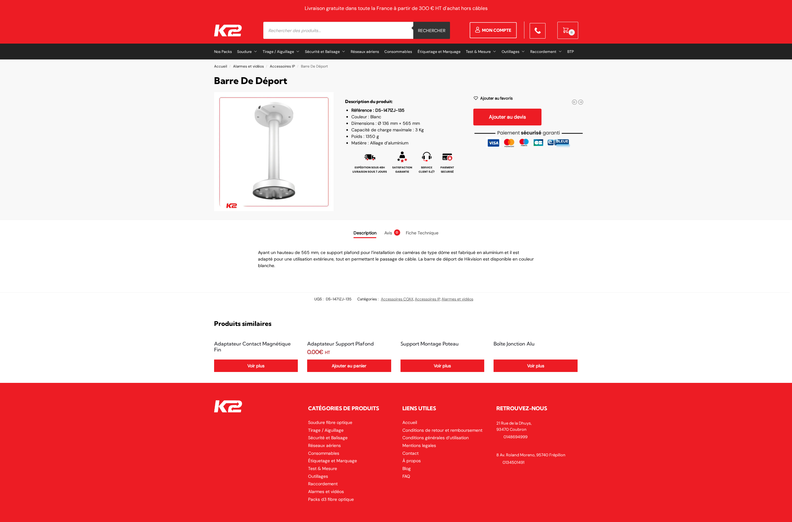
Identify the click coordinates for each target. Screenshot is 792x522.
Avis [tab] (391, 233)
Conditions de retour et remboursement (442, 430)
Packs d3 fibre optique (331, 499)
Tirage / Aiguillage (326, 430)
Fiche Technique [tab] (422, 233)
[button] (567, 30)
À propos (411, 461)
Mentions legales (419, 445)
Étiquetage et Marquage (332, 461)
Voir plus (256, 366)
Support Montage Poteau (430, 344)
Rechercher (431, 30)
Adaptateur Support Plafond (340, 344)
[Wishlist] (288, 345)
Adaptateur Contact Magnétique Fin (252, 347)
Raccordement (323, 484)
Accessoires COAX (397, 299)
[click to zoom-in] (274, 151)
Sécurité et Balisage (328, 437)
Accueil (220, 66)
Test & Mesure (322, 468)
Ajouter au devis (507, 117)
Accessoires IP (282, 66)
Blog (406, 468)
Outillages (318, 476)
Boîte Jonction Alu (514, 344)
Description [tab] (365, 233)
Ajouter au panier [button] (349, 366)
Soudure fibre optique (330, 422)
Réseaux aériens (324, 445)
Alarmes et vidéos (248, 66)
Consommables (323, 453)
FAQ (406, 476)
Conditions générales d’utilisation (435, 437)
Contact (410, 453)
